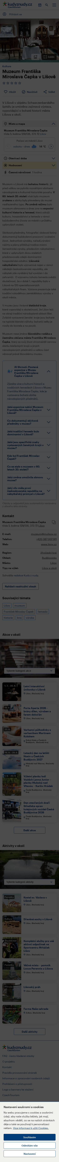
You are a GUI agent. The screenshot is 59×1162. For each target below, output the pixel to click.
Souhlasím (29, 1137)
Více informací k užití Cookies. (31, 1128)
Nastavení (30, 1153)
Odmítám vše (30, 1145)
